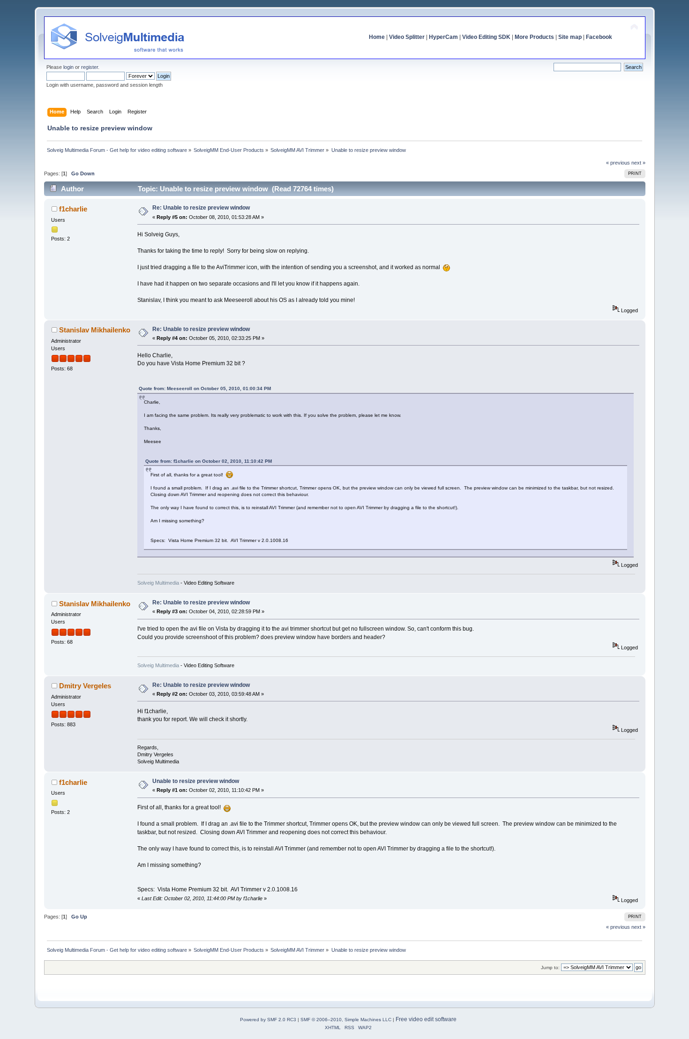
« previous (618, 163)
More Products (534, 37)
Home (377, 37)
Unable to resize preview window (195, 781)
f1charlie (73, 209)
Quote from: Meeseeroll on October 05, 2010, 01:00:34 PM (205, 388)
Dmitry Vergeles (85, 686)
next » (638, 163)
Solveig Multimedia (158, 583)
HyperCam (443, 37)
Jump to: (550, 967)
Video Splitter (407, 37)
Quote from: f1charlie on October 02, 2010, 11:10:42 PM (208, 461)
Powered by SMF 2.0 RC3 (268, 1019)
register (89, 67)
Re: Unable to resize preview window (201, 207)
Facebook (599, 37)
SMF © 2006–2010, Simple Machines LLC (345, 1019)
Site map (570, 37)
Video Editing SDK (486, 37)
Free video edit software (426, 1019)
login (68, 67)
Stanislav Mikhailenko (94, 330)
